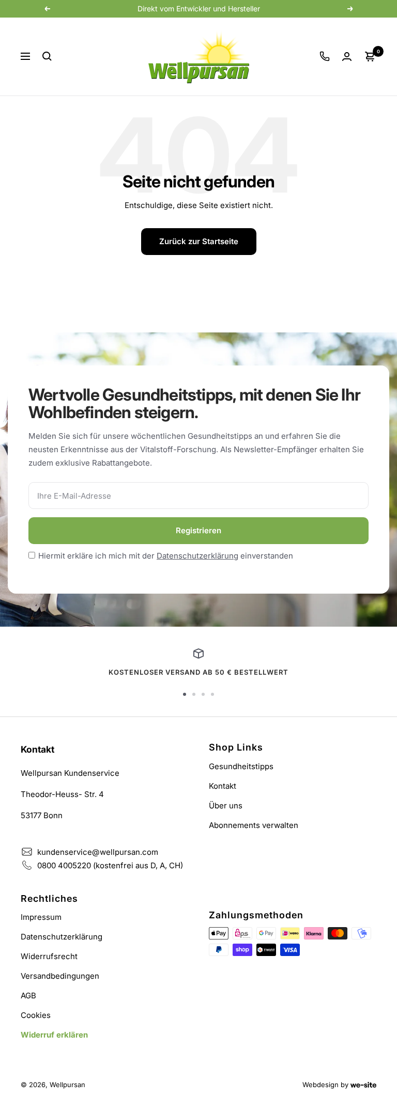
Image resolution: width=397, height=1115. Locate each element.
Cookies (36, 1015)
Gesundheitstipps (241, 766)
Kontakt (222, 786)
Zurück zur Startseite (198, 241)
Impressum (41, 917)
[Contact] (324, 56)
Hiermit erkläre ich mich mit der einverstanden (165, 556)
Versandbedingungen (60, 976)
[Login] (347, 56)
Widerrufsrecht (49, 956)
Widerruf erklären (54, 1035)
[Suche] (47, 56)
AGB (28, 995)
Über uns (225, 805)
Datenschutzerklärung (197, 556)
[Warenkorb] (370, 56)
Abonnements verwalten (253, 825)
